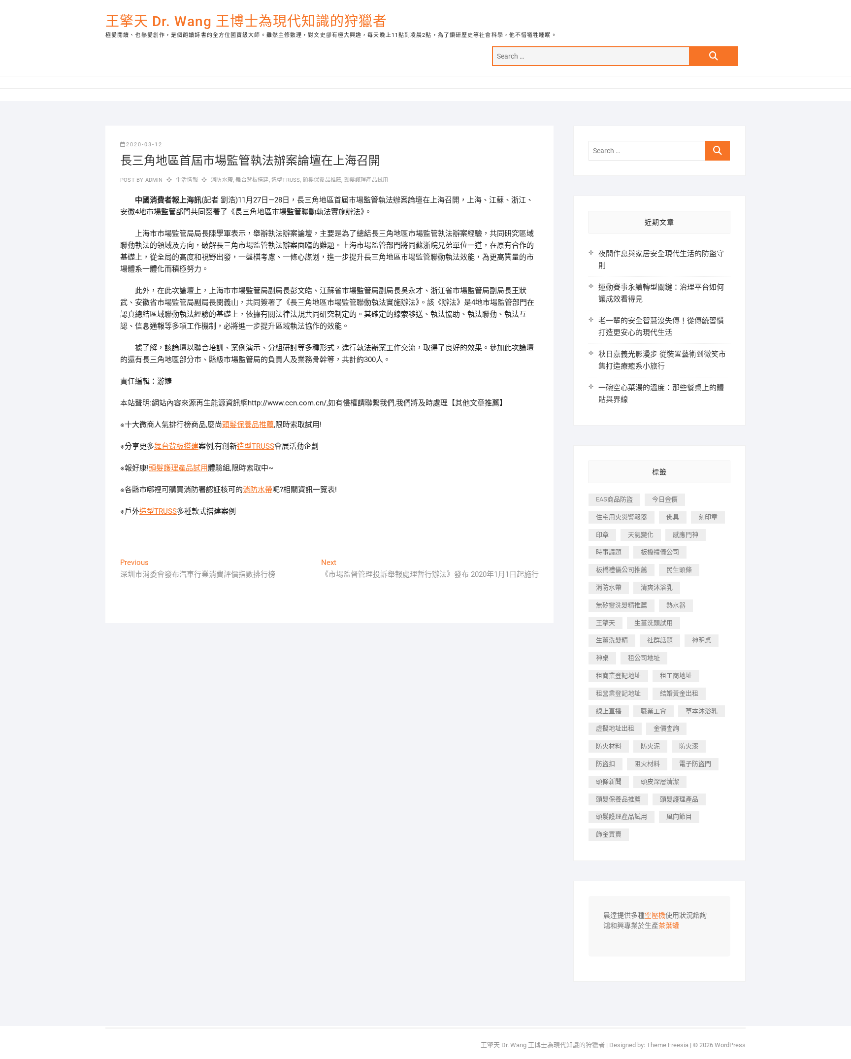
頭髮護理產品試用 (366, 180)
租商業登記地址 (618, 675)
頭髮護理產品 (679, 799)
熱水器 (676, 605)
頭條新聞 (609, 781)
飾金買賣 (609, 834)
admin (153, 180)
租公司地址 (644, 658)
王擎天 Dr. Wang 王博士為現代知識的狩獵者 (246, 21)
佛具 (672, 517)
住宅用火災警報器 (621, 517)
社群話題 (660, 640)
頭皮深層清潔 (660, 781)
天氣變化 (641, 534)
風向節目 (679, 816)
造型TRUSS (285, 180)
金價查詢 (666, 728)
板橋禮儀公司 (660, 552)
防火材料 (609, 746)
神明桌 (701, 640)
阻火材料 (647, 763)
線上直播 (609, 711)
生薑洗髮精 (612, 640)
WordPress (730, 1045)
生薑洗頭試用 (653, 623)
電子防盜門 (695, 763)
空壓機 (655, 916)
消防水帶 (222, 180)
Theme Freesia (667, 1045)
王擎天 (605, 623)
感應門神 (685, 534)
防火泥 (650, 746)
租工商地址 (676, 675)
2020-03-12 (144, 144)
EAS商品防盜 (614, 499)
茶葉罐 (668, 926)
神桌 (602, 658)
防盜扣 (605, 763)
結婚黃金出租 (679, 693)
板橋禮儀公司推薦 (621, 569)
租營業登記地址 (618, 693)
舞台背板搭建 (251, 180)
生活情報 (187, 180)
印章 (602, 534)
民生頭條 (679, 569)
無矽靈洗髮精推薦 (621, 605)
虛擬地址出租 (615, 728)
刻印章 (708, 517)
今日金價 (665, 499)
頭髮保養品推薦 (322, 180)
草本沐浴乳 (702, 711)
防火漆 (688, 746)
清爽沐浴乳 (657, 587)
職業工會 (653, 711)
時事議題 (609, 552)
